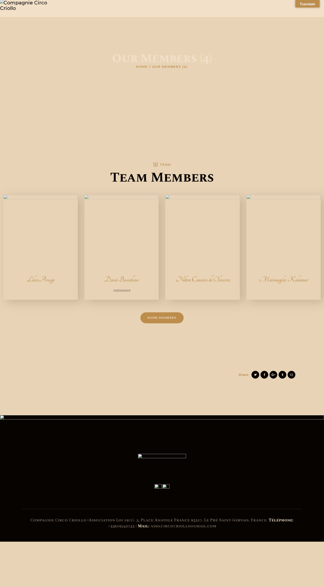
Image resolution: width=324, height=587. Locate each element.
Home (142, 67)
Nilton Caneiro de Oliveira (202, 279)
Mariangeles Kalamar (283, 279)
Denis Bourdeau (121, 279)
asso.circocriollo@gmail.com (183, 526)
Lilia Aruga (40, 279)
